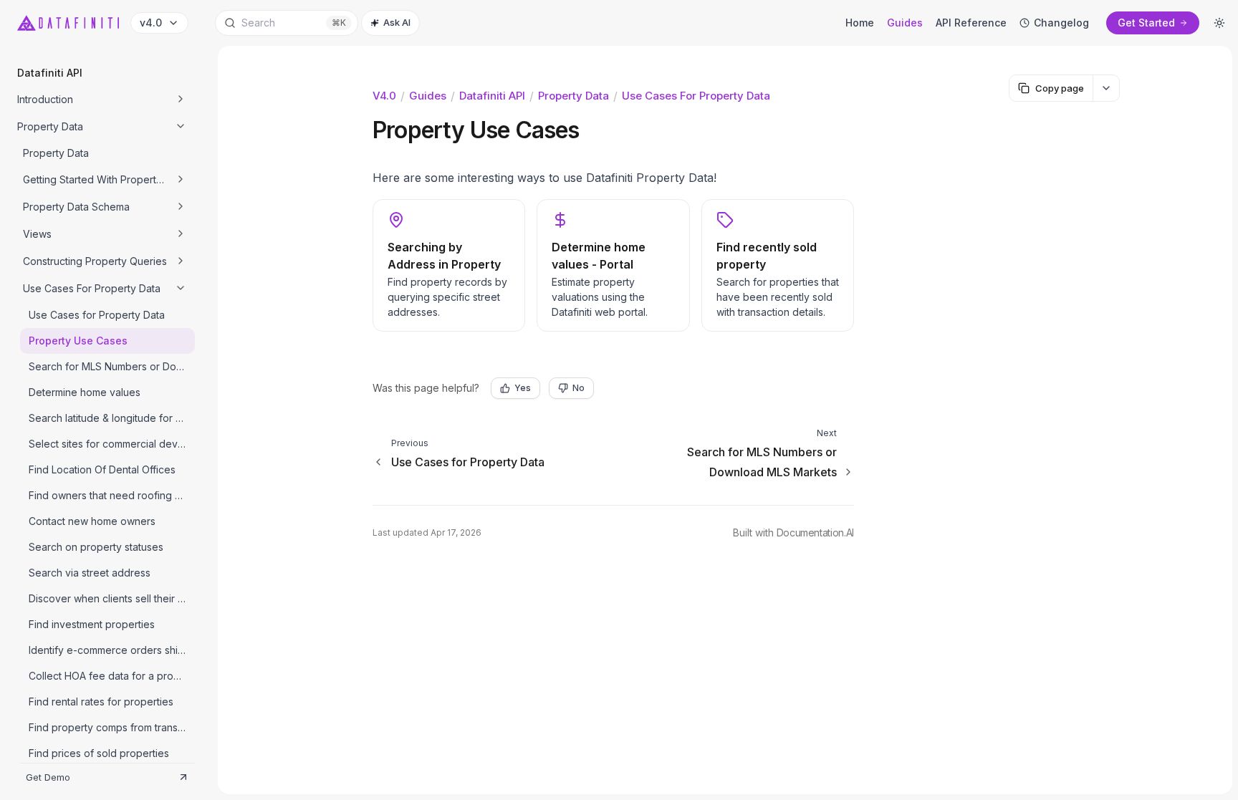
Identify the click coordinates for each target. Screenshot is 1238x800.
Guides (427, 95)
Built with (793, 532)
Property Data (573, 95)
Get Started (1146, 22)
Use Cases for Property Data (696, 95)
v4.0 (384, 95)
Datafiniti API (492, 95)
